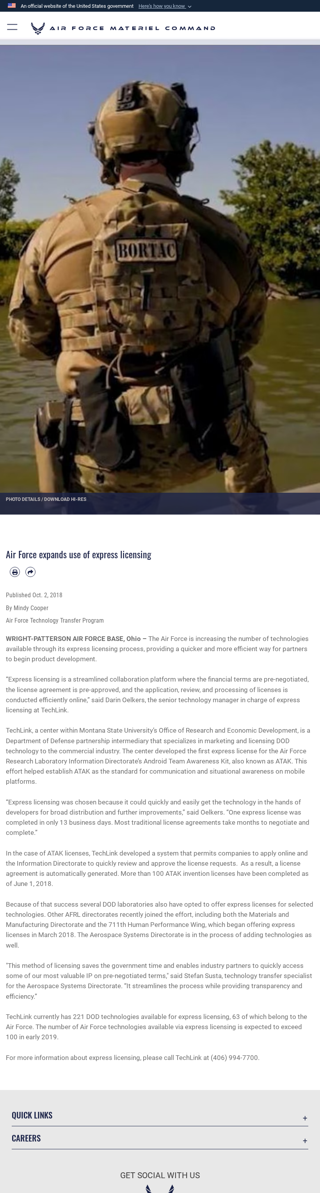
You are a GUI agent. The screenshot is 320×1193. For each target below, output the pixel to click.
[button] (166, 6)
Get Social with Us (160, 1175)
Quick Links (32, 1115)
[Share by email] (30, 572)
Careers (26, 1138)
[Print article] (15, 572)
